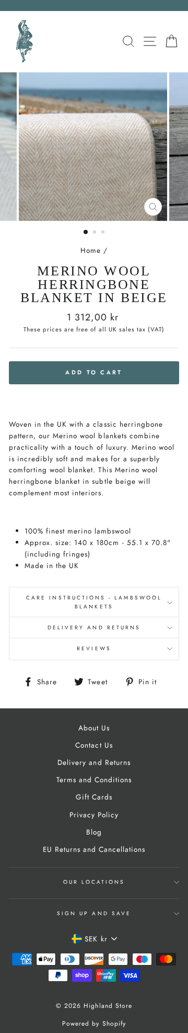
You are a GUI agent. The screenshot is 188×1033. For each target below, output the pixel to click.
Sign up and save (94, 913)
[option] (94, 146)
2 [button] (95, 233)
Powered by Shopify (93, 1023)
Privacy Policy (94, 814)
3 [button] (104, 233)
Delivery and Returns (94, 627)
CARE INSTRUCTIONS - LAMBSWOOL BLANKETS (94, 602)
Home (90, 250)
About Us (94, 728)
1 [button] (86, 232)
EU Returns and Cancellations (94, 849)
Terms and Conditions (94, 779)
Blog (94, 832)
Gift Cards (94, 797)
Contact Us (93, 745)
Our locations (94, 882)
